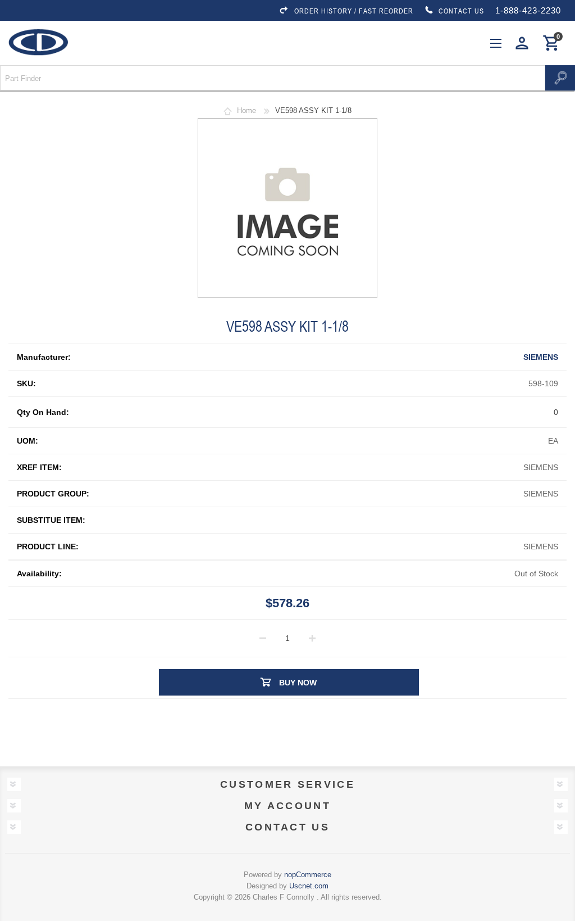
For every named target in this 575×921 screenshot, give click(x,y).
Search (560, 78)
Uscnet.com (308, 886)
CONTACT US (461, 10)
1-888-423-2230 (528, 10)
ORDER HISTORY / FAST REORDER (353, 10)
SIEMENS (540, 357)
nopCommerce (307, 874)
